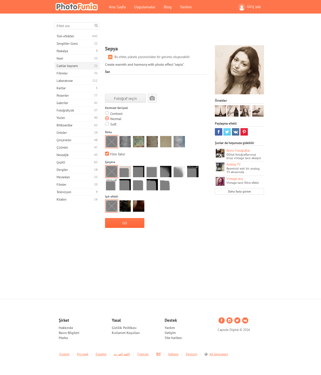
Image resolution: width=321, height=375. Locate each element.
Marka (63, 337)
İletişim (170, 332)
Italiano (173, 354)
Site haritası (173, 337)
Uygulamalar (144, 6)
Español (101, 354)
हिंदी (158, 354)
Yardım (186, 6)
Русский (82, 354)
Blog (168, 6)
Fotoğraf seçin (125, 98)
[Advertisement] (184, 32)
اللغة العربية (122, 354)
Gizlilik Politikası (124, 327)
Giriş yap (254, 6)
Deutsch (191, 354)
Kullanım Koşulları (126, 332)
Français (143, 354)
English (64, 354)
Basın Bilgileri (69, 332)
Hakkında (66, 327)
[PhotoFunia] (77, 6)
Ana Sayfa (117, 6)
